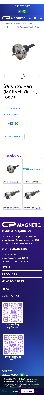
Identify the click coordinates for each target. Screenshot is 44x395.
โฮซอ (16, 114)
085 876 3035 (23, 6)
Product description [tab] (14, 136)
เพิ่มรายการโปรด (12, 108)
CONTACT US (11, 296)
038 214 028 (12, 261)
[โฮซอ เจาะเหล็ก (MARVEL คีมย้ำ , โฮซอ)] (22, 51)
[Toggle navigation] (41, 17)
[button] (29, 18)
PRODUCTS (9, 274)
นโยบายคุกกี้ (16, 386)
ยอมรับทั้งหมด (27, 391)
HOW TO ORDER (13, 281)
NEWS (6, 289)
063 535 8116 (23, 2)
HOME (6, 267)
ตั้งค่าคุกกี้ (14, 391)
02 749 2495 (12, 243)
